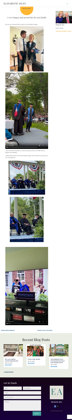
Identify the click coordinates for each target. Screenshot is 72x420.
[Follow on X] (58, 406)
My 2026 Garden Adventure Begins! (11, 360)
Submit (37, 413)
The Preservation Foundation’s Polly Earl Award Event (58, 360)
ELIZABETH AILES (15, 3)
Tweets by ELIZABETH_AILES (63, 31)
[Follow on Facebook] (55, 406)
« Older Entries (8, 372)
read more (8, 365)
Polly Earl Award (34, 359)
